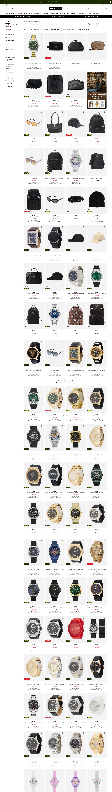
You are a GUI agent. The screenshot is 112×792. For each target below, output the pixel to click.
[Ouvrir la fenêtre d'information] (110, 2)
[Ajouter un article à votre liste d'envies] (42, 35)
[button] (91, 24)
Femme (7, 8)
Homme (14, 8)
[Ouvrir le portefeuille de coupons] (89, 9)
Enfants (21, 8)
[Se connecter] (93, 9)
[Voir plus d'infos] (34, 69)
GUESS (38, 21)
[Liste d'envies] (102, 9)
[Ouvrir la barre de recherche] (105, 13)
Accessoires (32, 21)
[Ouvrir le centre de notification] (98, 8)
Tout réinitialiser (84, 29)
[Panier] (106, 9)
